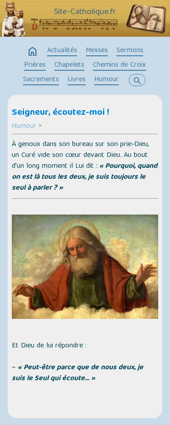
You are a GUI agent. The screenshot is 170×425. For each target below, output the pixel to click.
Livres (77, 79)
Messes (97, 50)
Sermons (130, 50)
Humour (106, 79)
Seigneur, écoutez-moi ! (60, 113)
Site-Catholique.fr (85, 12)
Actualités (62, 50)
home (33, 52)
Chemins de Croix (119, 65)
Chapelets (69, 65)
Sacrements (41, 79)
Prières (35, 65)
